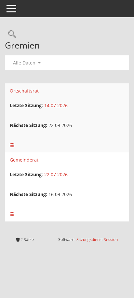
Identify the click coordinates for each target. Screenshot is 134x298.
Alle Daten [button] (25, 63)
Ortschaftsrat (24, 91)
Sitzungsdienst (97, 239)
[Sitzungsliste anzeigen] (12, 145)
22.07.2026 (56, 174)
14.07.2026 (56, 105)
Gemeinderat (24, 160)
